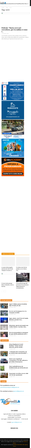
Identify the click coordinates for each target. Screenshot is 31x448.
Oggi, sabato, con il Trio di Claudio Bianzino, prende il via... (18, 319)
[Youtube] (18, 432)
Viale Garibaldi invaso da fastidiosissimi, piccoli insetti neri (18, 367)
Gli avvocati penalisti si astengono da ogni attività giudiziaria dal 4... (18, 333)
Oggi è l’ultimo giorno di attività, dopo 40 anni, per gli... (18, 304)
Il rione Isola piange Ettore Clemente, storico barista (8, 285)
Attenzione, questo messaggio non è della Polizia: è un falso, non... (18, 326)
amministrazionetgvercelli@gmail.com (9, 387)
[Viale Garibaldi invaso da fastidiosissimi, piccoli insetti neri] (2, 368)
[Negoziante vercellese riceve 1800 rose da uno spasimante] (4, 375)
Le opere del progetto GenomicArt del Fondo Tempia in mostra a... (7, 269)
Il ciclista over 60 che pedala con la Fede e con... (21, 269)
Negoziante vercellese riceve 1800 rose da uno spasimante (18, 374)
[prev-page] (2, 291)
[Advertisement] (15, 60)
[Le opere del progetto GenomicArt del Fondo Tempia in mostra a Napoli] (8, 261)
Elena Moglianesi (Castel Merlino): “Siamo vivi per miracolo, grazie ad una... (16, 346)
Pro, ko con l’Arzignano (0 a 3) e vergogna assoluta (18, 311)
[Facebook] (10, 432)
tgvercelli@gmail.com (18, 391)
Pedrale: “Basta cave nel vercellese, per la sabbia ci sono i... (14, 30)
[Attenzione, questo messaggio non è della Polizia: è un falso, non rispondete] (4, 327)
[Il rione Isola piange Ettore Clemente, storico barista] (8, 277)
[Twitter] (14, 432)
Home (3, 7)
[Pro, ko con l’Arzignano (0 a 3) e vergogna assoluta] (4, 313)
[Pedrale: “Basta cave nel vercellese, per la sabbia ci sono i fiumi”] (15, 19)
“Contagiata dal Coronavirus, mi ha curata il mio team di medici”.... (18, 352)
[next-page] (5, 291)
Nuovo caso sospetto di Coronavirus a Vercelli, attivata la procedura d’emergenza (18, 360)
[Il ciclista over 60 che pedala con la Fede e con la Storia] (23, 261)
